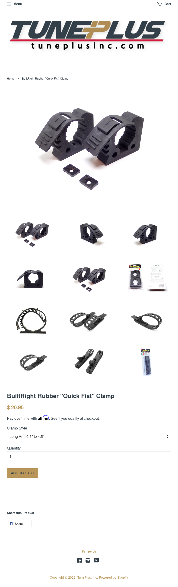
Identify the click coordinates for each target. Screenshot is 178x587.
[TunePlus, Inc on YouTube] (96, 561)
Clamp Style (17, 428)
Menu (17, 3)
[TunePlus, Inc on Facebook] (79, 561)
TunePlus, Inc (87, 577)
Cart (167, 3)
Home (11, 78)
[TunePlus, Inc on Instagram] (87, 561)
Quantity (14, 448)
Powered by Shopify (113, 577)
